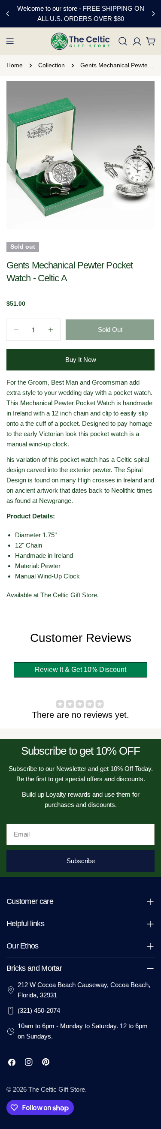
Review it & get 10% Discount (80, 669)
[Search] (122, 41)
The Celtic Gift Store (56, 1089)
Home (14, 65)
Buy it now (80, 359)
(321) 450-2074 (39, 1010)
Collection (51, 65)
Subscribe (81, 860)
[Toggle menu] (9, 41)
